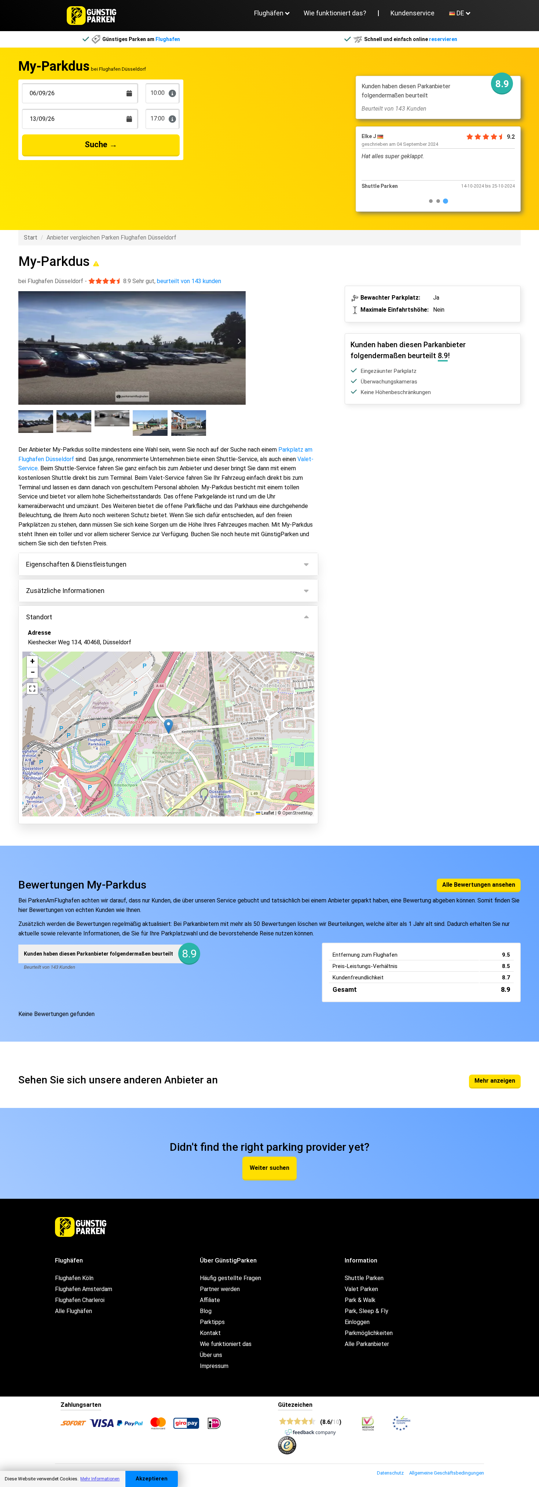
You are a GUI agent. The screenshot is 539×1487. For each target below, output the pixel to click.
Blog (206, 1311)
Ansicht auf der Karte (62, 772)
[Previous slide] (25, 341)
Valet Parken (361, 1289)
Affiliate (210, 1300)
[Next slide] (239, 341)
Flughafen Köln (74, 1278)
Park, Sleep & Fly (366, 1311)
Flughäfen (268, 13)
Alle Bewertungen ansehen (478, 884)
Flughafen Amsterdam (83, 1289)
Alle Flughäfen (73, 1311)
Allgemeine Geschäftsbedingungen (446, 1473)
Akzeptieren (152, 1479)
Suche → (101, 144)
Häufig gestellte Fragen (230, 1278)
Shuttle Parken (364, 1278)
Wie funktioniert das (226, 1343)
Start (30, 237)
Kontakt (210, 1333)
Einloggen (357, 1322)
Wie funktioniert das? (335, 13)
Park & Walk (360, 1300)
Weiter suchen (269, 1167)
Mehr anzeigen (494, 1080)
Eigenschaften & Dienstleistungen (76, 564)
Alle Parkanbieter (367, 1343)
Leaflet (267, 813)
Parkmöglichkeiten (369, 1333)
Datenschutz (390, 1473)
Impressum (214, 1365)
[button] (168, 726)
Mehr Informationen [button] (100, 1479)
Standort (39, 617)
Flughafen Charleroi (79, 1300)
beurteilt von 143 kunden (189, 281)
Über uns (211, 1354)
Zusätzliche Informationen (65, 590)
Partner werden (220, 1289)
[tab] (431, 201)
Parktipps (212, 1322)
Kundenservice (412, 13)
